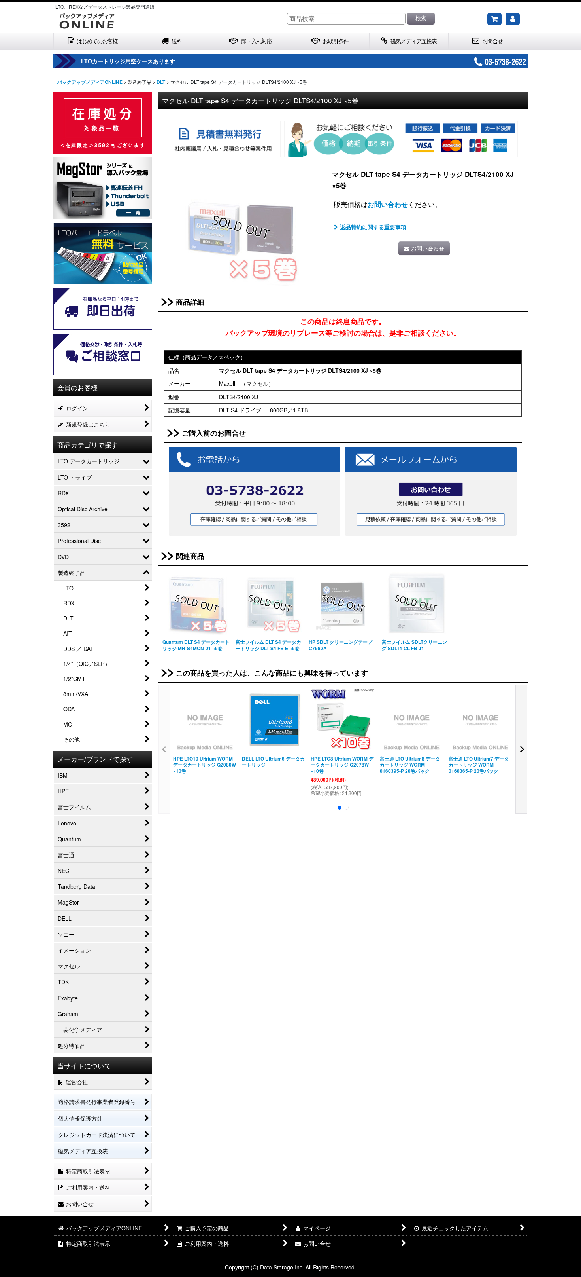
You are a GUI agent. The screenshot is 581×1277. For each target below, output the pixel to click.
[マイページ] (513, 19)
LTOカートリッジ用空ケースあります (128, 61)
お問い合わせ (388, 204)
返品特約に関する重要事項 (373, 227)
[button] (164, 749)
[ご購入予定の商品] (494, 19)
